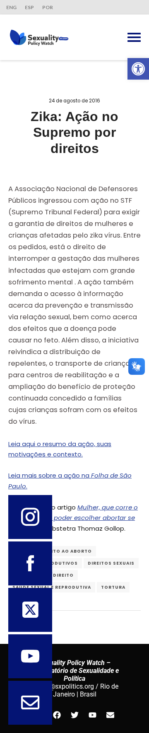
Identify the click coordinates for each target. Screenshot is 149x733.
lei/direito (58, 575)
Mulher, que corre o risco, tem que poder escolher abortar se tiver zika (73, 518)
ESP (29, 7)
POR (47, 7)
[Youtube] (92, 715)
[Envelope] (110, 715)
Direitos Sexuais (111, 563)
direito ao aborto (66, 551)
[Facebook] (57, 715)
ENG (11, 7)
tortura (113, 587)
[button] (138, 69)
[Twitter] (74, 715)
